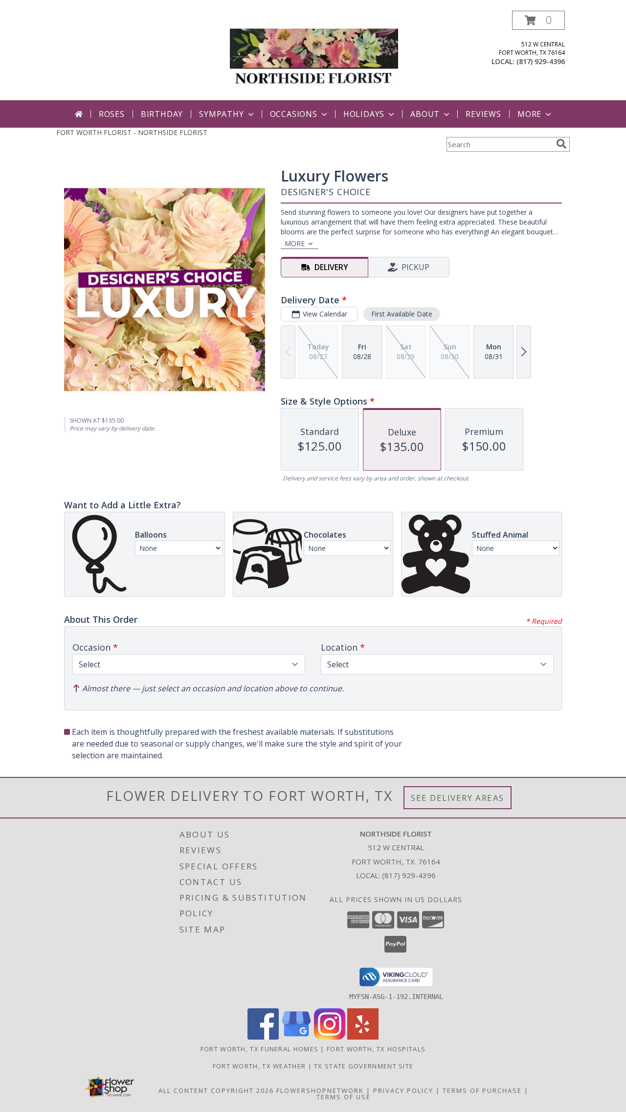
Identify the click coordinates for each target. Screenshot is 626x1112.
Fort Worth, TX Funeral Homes (259, 1048)
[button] (538, 20)
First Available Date (401, 313)
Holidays (363, 114)
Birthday (162, 114)
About (425, 114)
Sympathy (221, 114)
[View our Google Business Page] (296, 1037)
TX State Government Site (363, 1066)
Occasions (293, 114)
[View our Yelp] (363, 1037)
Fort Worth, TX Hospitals (376, 1048)
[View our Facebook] (263, 1037)
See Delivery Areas (457, 797)
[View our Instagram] (329, 1037)
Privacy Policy (403, 1090)
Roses (112, 114)
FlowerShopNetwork (320, 1090)
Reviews (483, 114)
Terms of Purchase (482, 1090)
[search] (561, 143)
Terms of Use (343, 1096)
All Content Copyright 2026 (216, 1090)
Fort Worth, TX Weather (259, 1066)
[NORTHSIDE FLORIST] (314, 55)
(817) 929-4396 (540, 61)
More (529, 114)
